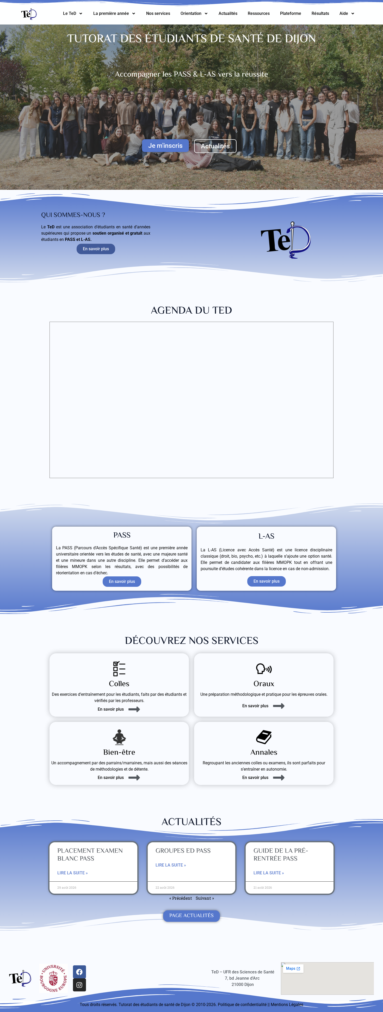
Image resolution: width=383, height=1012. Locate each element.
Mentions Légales (287, 1004)
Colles (119, 684)
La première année (111, 13)
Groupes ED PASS (183, 851)
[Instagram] (79, 984)
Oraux (264, 684)
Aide (343, 13)
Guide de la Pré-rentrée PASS (281, 855)
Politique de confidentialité (242, 1004)
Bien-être (119, 753)
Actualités (228, 13)
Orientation (191, 13)
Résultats (320, 13)
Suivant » (205, 898)
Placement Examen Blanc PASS (90, 855)
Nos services (158, 13)
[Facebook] (79, 971)
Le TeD (69, 13)
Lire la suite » (72, 872)
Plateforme (290, 13)
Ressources (259, 13)
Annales (263, 753)
